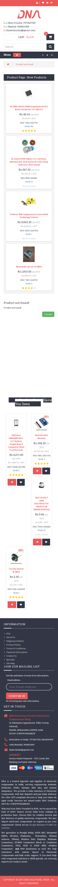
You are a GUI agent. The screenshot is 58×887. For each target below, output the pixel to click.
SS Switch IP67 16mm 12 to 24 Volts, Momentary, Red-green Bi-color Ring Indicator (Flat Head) (29, 161)
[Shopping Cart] (47, 2)
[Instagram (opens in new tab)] (52, 54)
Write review (29, 186)
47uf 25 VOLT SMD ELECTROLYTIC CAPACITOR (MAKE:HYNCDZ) (42, 503)
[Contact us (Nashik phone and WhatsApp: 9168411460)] (6, 26)
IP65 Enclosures (28, 848)
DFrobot (14, 835)
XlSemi (15, 839)
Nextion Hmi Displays (33, 839)
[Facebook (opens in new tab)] (43, 54)
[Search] (50, 47)
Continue (48, 314)
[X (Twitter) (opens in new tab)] (47, 54)
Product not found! (24, 64)
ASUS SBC (40, 832)
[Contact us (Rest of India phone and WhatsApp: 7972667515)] (6, 23)
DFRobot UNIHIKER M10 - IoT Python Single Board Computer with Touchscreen (16, 442)
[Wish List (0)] (43, 2)
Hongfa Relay (26, 832)
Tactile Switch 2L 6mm (16, 570)
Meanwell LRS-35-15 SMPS (29, 266)
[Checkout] (51, 2)
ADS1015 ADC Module (41, 437)
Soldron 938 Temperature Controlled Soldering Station (29, 216)
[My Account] (38, 2)
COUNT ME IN (17, 696)
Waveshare (40, 835)
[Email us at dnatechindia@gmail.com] (5, 30)
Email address (13, 680)
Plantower (25, 835)
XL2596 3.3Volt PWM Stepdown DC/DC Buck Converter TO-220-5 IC (29, 108)
